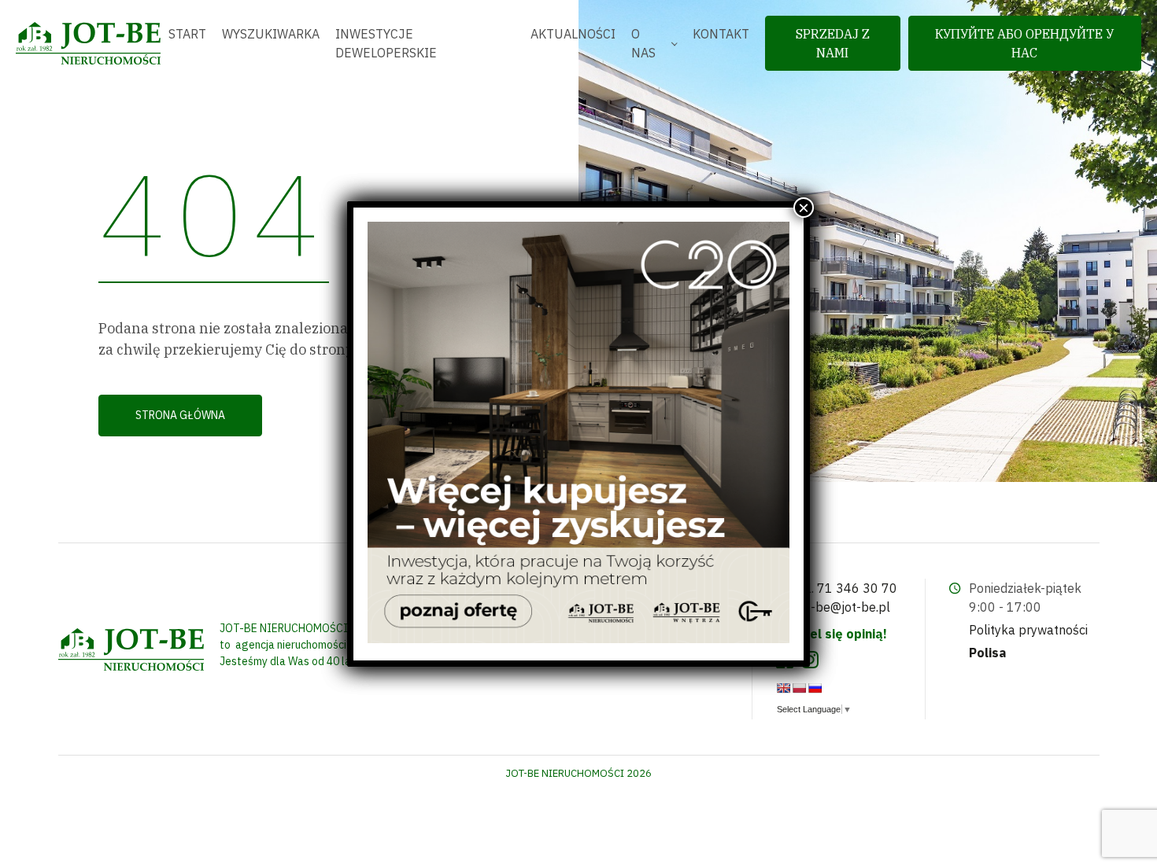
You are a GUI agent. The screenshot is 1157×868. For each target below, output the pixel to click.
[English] (783, 688)
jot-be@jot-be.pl (843, 607)
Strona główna (180, 415)
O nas (643, 43)
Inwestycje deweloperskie (386, 43)
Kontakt (721, 34)
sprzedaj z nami (833, 43)
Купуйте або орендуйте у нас (1024, 43)
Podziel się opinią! (831, 634)
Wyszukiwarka (271, 34)
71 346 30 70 (857, 588)
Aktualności (572, 34)
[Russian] (815, 688)
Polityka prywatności (1028, 630)
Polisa (987, 652)
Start (187, 34)
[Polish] (799, 688)
